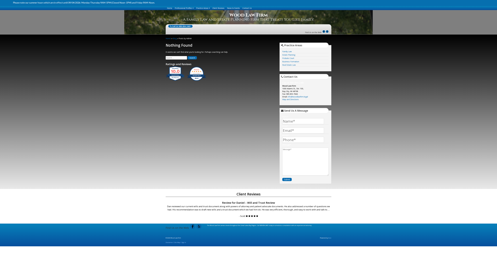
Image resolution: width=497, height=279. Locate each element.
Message (286, 145)
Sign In (184, 242)
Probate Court (288, 58)
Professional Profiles (184, 8)
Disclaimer (169, 242)
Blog (175, 38)
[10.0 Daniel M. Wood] (175, 81)
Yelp (327, 31)
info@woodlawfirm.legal (298, 96)
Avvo (329, 238)
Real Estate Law (289, 65)
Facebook (324, 31)
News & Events (233, 8)
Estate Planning (288, 55)
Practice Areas (202, 8)
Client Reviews (218, 8)
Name (285, 117)
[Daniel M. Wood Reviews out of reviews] (196, 81)
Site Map (177, 242)
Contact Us (247, 8)
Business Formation (290, 61)
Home (169, 8)
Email (285, 126)
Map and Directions (290, 99)
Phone (285, 135)
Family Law (287, 51)
